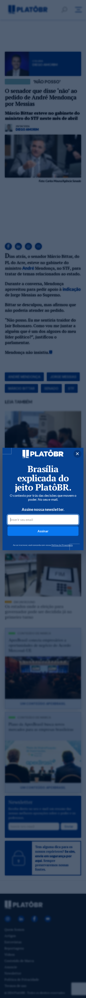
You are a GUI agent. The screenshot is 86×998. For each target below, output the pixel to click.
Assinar (43, 531)
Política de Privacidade (62, 545)
